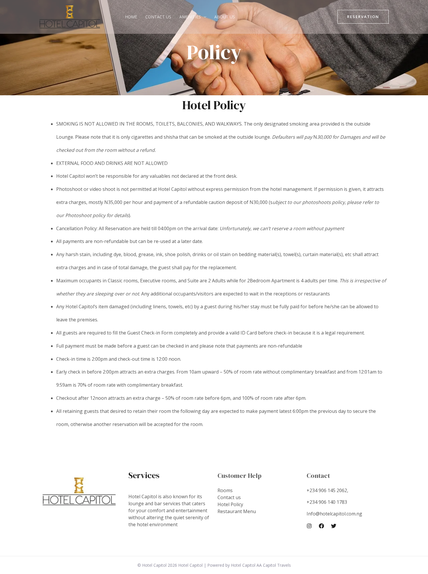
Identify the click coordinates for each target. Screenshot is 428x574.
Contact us (158, 17)
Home (131, 17)
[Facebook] (321, 526)
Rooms (225, 490)
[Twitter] (333, 526)
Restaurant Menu (236, 511)
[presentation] (203, 17)
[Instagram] (309, 526)
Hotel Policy (230, 504)
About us (224, 17)
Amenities (190, 17)
